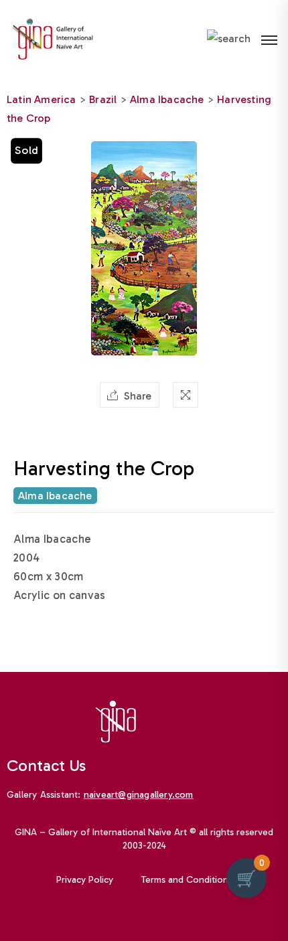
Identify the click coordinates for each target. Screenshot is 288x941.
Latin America (41, 99)
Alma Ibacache (167, 99)
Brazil (103, 99)
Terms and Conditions (186, 879)
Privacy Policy (84, 879)
